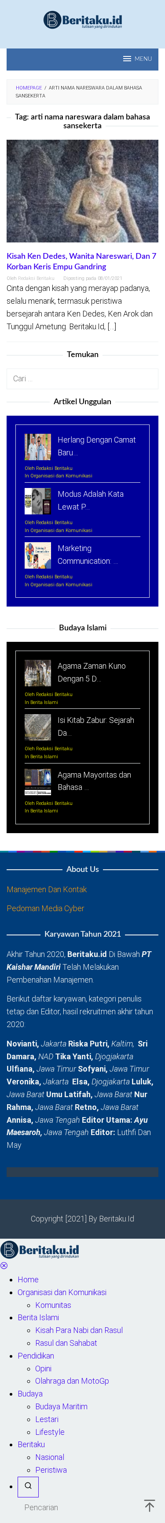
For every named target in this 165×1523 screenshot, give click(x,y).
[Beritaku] (82, 19)
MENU (143, 59)
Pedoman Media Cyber (45, 908)
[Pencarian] (28, 1487)
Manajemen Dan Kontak (47, 889)
